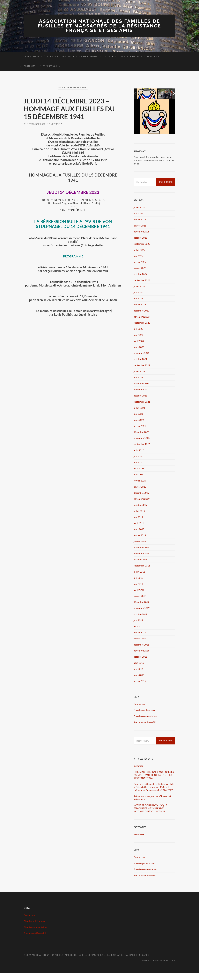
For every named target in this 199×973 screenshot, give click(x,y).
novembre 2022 (141, 353)
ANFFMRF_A (55, 124)
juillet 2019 (139, 511)
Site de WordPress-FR (145, 722)
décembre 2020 (141, 432)
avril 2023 (139, 341)
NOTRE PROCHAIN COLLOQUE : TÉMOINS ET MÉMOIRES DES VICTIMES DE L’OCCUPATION (151, 808)
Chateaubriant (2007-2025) (95, 56)
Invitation (138, 765)
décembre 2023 (141, 310)
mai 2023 (138, 334)
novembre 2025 (141, 231)
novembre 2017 (141, 608)
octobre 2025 (140, 237)
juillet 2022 (139, 371)
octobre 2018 (140, 559)
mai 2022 (138, 377)
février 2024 (140, 304)
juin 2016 (138, 668)
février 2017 (140, 632)
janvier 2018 (140, 596)
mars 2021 (139, 419)
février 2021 (140, 426)
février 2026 (140, 219)
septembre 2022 (142, 365)
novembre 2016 (141, 650)
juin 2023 (138, 328)
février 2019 (140, 535)
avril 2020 (139, 468)
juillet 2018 (139, 571)
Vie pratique (50, 66)
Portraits (29, 66)
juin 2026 (138, 213)
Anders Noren (159, 960)
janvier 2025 (140, 268)
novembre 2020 (141, 438)
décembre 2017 (141, 602)
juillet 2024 (139, 286)
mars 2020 (139, 474)
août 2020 (139, 450)
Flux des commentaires (145, 716)
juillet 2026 (139, 207)
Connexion (139, 703)
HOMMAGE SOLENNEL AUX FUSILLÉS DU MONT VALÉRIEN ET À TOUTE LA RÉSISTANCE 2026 (154, 774)
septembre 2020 (142, 444)
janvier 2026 (140, 225)
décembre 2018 (141, 547)
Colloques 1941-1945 (59, 56)
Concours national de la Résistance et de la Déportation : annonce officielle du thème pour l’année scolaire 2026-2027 (154, 787)
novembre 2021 (141, 389)
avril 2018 (139, 589)
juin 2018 (138, 577)
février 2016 (140, 681)
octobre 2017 (140, 614)
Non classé (139, 834)
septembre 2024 (142, 280)
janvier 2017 (140, 638)
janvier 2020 (140, 486)
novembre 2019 (141, 498)
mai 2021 (138, 413)
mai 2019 (138, 517)
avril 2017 (139, 626)
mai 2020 (138, 462)
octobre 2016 (140, 656)
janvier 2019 (140, 541)
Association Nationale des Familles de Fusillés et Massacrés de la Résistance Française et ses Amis (99, 25)
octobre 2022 (140, 359)
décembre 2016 (141, 644)
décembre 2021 (141, 383)
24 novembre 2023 (34, 124)
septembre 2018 (142, 565)
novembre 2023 (141, 316)
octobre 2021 (140, 395)
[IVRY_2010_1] (168, 93)
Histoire (152, 56)
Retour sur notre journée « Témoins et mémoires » (152, 798)
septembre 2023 (142, 322)
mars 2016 (139, 675)
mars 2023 (139, 347)
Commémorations (129, 56)
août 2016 (139, 662)
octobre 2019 (140, 504)
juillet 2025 (139, 249)
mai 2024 (138, 298)
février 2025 (140, 262)
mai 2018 (138, 583)
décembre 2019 (141, 492)
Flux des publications (144, 710)
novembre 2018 (141, 553)
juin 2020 (138, 456)
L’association (31, 56)
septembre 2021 (142, 401)
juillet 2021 (139, 407)
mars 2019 (139, 529)
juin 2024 (138, 292)
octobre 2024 (140, 274)
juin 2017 (138, 620)
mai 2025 (138, 256)
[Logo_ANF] (147, 93)
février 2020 (140, 480)
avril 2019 (139, 523)
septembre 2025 (142, 243)
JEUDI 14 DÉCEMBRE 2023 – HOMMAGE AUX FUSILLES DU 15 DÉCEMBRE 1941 (69, 109)
